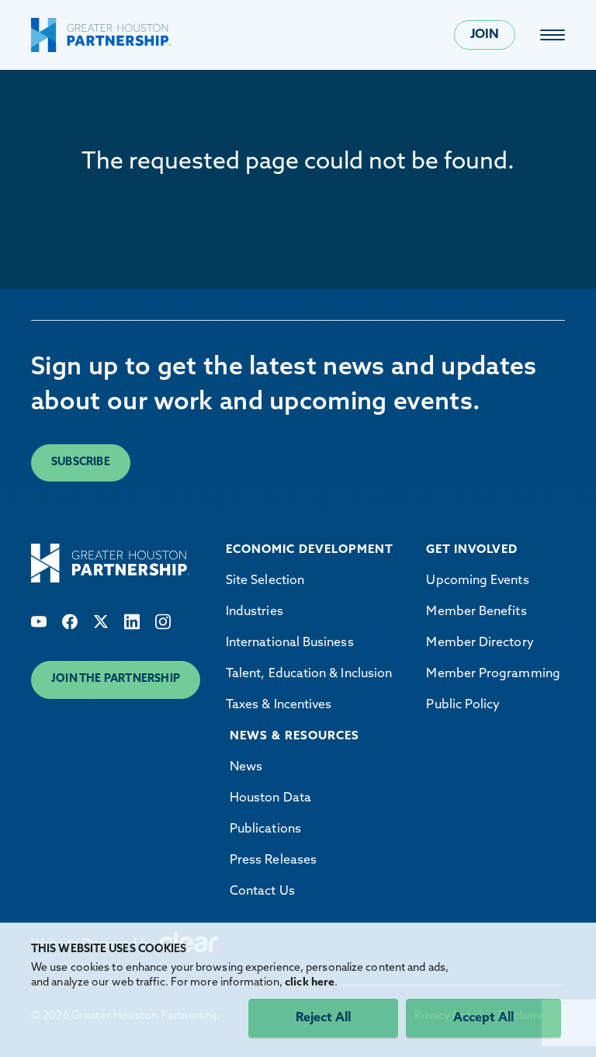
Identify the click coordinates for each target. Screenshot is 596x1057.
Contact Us (262, 891)
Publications (265, 829)
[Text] (39, 622)
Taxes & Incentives (278, 705)
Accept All (483, 1018)
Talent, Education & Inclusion (309, 674)
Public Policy (463, 705)
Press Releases (273, 860)
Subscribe (80, 462)
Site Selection (265, 581)
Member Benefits (476, 612)
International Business (290, 643)
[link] (552, 35)
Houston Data (270, 798)
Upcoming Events (477, 581)
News (246, 767)
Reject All (323, 1018)
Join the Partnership (115, 679)
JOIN (484, 35)
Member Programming (493, 674)
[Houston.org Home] (101, 35)
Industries (254, 612)
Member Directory (479, 643)
